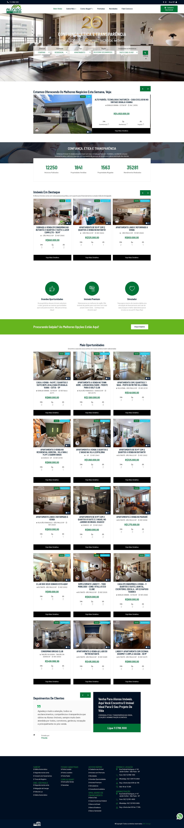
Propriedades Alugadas (105, 172)
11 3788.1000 (14, 2)
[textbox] (105, 52)
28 (90, 132)
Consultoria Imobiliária (97, 789)
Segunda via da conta (41, 773)
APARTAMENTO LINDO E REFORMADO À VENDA (92, 228)
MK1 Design (147, 824)
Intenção (42, 48)
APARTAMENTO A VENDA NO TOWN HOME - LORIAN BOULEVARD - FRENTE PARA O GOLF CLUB (92, 385)
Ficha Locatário (67, 773)
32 (109, 223)
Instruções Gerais (68, 782)
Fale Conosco (127, 9)
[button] (146, 57)
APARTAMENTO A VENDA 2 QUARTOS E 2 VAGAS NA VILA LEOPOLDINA (92, 450)
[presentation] (142, 88)
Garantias (65, 785)
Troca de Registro (40, 779)
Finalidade (59, 48)
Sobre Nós (70, 9)
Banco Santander (95, 811)
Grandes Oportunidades (97, 779)
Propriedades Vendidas (78, 172)
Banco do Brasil (94, 804)
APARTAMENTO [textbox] (79, 52)
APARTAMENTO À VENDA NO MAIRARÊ (132, 517)
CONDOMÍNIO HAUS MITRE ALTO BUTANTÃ (121, 99)
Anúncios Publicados (51, 172)
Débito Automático (40, 769)
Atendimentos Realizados (132, 172)
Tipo (80, 48)
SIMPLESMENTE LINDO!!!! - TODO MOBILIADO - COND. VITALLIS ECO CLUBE (92, 586)
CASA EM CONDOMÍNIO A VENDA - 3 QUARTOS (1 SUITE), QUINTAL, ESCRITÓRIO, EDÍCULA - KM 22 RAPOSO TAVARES (132, 588)
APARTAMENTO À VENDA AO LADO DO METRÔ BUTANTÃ (92, 652)
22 (148, 223)
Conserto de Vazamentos (43, 776)
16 (69, 647)
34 (69, 378)
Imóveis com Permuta (97, 773)
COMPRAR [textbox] (41, 52)
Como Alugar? (86, 9)
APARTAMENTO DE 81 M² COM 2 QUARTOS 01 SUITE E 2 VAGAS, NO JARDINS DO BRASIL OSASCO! (92, 519)
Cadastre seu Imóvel (96, 769)
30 (109, 445)
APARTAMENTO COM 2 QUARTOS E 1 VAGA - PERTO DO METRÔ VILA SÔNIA (131, 383)
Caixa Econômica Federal (98, 801)
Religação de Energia (41, 788)
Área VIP (172, 2)
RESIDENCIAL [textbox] (59, 52)
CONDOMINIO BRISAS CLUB (52, 651)
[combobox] (42, 52)
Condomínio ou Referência (127, 48)
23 (69, 580)
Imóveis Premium (95, 782)
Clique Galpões (139, 327)
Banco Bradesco (95, 807)
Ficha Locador (66, 769)
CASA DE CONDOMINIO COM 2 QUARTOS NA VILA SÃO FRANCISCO (132, 228)
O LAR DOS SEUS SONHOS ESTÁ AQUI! (52, 584)
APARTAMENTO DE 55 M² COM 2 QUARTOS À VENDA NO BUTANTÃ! (52, 228)
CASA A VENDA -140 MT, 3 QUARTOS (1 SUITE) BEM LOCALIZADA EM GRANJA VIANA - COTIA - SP (52, 385)
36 (109, 647)
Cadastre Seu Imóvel (169, 9)
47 (109, 378)
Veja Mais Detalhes (121, 131)
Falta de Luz (38, 792)
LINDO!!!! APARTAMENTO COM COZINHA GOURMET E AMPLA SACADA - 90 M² (132, 652)
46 (109, 580)
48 (148, 378)
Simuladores (93, 786)
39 (69, 223)
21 (109, 513)
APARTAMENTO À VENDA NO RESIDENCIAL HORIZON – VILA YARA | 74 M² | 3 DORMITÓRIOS (52, 452)
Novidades (113, 9)
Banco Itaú (93, 797)
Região (103, 48)
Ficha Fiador (66, 776)
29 (148, 513)
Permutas (101, 9)
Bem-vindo (57, 9)
